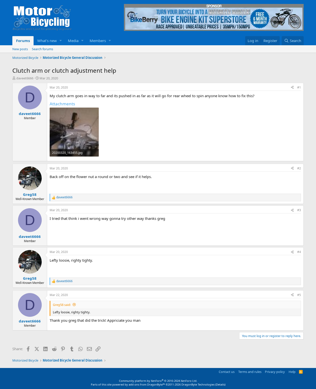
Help (292, 371)
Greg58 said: (62, 304)
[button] (60, 40)
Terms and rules (249, 371)
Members (98, 40)
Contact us (227, 371)
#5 (299, 295)
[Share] (292, 88)
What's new (47, 40)
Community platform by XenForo (158, 381)
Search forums (42, 49)
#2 (299, 168)
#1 (299, 87)
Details (220, 384)
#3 (299, 210)
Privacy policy (275, 371)
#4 (299, 252)
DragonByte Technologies (198, 384)
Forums (23, 40)
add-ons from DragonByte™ (147, 384)
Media (73, 40)
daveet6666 (24, 78)
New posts (20, 49)
